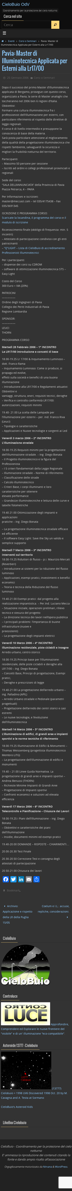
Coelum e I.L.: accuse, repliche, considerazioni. (53, 908)
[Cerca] (55, 25)
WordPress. (61, 1163)
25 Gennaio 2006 (18, 77)
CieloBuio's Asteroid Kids (17, 1103)
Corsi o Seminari (27, 41)
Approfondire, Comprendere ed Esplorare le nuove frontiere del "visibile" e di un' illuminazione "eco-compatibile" (35, 1025)
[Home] (2, 41)
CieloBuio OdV (16, 4)
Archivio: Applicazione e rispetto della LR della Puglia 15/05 (17, 912)
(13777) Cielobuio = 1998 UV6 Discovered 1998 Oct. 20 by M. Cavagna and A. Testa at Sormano (34, 1089)
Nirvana (47, 1163)
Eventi (11, 41)
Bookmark (13, 890)
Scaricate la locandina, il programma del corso (32, 217)
